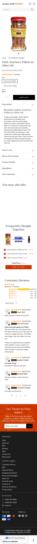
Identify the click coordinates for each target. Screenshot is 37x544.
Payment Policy (7, 470)
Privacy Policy (7, 490)
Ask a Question (8, 174)
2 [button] (16, 396)
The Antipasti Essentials (16, 58)
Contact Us (6, 454)
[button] (7, 74)
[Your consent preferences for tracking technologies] (33, 540)
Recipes (5, 449)
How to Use (7, 150)
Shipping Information (9, 473)
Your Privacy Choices (16, 538)
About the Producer (10, 156)
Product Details (8, 162)
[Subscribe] (29, 426)
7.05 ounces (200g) (10, 86)
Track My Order (7, 481)
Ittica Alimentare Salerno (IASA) (12, 70)
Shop (4, 440)
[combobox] (18, 9)
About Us (5, 443)
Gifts (4, 451)
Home (4, 58)
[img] (16, 310)
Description (7, 104)
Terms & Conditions (9, 487)
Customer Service (8, 464)
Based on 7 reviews (12, 286)
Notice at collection (10, 541)
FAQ (3, 446)
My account (6, 457)
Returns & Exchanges (9, 476)
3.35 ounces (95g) (10, 81)
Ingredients (7, 168)
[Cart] (30, 4)
